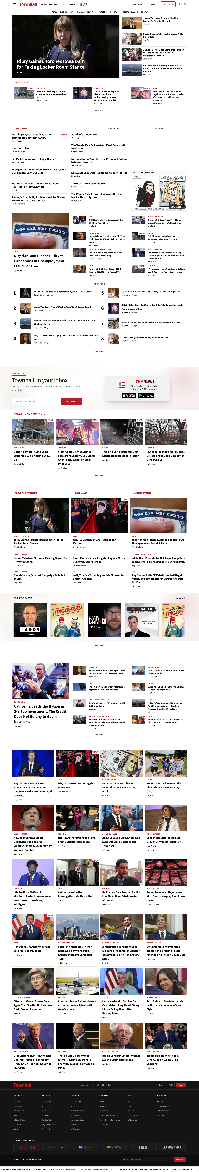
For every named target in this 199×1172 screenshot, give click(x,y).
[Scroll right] (185, 617)
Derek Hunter (75, 1106)
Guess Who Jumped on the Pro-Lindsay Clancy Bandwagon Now (151, 291)
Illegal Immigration (49, 1124)
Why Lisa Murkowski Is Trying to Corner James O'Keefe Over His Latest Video (107, 672)
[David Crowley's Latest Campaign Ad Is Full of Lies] (113, 338)
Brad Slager (75, 1115)
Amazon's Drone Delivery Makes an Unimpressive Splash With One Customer (77, 1005)
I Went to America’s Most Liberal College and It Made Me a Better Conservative (166, 270)
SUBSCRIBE (168, 4)
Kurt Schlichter (76, 1101)
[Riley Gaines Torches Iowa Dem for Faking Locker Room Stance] (25, 293)
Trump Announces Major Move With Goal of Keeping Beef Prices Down (166, 896)
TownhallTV (17, 1124)
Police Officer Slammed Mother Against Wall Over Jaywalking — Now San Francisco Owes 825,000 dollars (166, 706)
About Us (131, 1101)
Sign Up (179, 1159)
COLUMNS (53, 4)
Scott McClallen (19, 271)
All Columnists (76, 1129)
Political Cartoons (144, 172)
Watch (15, 1115)
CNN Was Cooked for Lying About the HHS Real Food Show (106, 221)
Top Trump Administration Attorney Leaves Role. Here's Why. (105, 254)
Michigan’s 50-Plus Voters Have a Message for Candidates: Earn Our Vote (39, 171)
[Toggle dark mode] (184, 4)
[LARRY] (30, 620)
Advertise (131, 1106)
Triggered (103, 1106)
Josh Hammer (76, 1124)
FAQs (171, 1085)
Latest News (17, 1106)
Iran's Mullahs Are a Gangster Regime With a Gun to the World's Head (99, 560)
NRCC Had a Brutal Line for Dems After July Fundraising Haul (119, 787)
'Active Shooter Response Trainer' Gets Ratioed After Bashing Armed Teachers (117, 1169)
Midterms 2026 (128, 11)
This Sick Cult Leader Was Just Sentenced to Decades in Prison (162, 238)
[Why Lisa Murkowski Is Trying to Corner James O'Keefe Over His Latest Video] (25, 338)
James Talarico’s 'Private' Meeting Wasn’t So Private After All (62, 307)
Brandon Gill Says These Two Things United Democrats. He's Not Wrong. (164, 221)
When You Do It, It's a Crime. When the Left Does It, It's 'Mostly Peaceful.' (165, 721)
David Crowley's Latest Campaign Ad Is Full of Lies (145, 337)
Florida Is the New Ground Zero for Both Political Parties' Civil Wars (35, 185)
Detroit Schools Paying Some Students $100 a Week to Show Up (32, 456)
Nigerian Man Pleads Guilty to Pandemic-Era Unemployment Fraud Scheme (39, 261)
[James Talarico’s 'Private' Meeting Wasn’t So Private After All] (25, 308)
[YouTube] (108, 1085)
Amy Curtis (92, 226)
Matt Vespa (38, 343)
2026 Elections (47, 1101)
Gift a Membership (163, 1106)
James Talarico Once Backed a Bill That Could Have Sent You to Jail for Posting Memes (107, 239)
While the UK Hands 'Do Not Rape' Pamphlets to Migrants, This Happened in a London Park (158, 560)
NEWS (44, 4)
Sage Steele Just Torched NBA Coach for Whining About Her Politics (164, 842)
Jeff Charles (152, 712)
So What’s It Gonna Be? (85, 134)
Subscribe (69, 401)
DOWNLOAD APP (137, 4)
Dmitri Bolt (152, 261)
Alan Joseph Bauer (77, 1120)
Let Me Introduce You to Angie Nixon (33, 159)
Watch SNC (161, 1115)
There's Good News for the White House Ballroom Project (166, 672)
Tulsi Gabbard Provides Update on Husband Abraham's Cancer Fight (165, 1005)
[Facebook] (103, 1085)
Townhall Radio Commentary (110, 1120)
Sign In (161, 1085)
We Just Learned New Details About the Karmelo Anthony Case (151, 322)
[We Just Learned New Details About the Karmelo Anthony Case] (113, 323)
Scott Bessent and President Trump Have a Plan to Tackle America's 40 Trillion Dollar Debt (166, 951)
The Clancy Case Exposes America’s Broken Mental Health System (96, 195)
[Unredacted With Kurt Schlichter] (142, 620)
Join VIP (181, 1085)
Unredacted (104, 1111)
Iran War (144, 11)
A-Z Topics (47, 1095)
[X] (92, 1085)
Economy (45, 1115)
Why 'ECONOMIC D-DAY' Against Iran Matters (94, 541)
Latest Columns (19, 1111)
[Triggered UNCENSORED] (179, 620)
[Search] (179, 4)
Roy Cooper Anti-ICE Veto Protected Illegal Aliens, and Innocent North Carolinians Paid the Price (157, 579)
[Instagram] (98, 1085)
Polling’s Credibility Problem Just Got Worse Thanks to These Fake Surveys (38, 199)
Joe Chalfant (93, 245)
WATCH (64, 4)
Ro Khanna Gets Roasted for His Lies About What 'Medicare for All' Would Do (121, 896)
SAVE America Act (85, 11)
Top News (16, 1101)
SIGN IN (154, 4)
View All (180, 598)
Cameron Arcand (95, 259)
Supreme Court (47, 1129)
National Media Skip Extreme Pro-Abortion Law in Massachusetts (99, 160)
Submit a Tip (133, 1115)
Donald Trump (47, 1111)
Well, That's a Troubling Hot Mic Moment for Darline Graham (99, 577)
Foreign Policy (47, 1120)
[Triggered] (67, 620)
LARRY (102, 1101)
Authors (16, 1129)
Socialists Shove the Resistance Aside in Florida (99, 173)
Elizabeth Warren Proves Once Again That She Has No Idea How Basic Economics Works (33, 1005)
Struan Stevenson (79, 565)
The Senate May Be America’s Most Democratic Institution (98, 146)
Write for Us (132, 1120)
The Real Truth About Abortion (89, 183)
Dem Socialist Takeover (62, 11)
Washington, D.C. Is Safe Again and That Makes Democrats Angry (32, 136)
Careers (131, 1111)
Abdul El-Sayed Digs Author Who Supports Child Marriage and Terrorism (121, 842)
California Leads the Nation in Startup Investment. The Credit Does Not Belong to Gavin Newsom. (40, 714)
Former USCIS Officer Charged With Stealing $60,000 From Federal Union (106, 270)
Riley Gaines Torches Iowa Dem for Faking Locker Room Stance (51, 64)
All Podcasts (104, 1124)
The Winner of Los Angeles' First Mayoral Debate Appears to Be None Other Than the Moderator (166, 255)
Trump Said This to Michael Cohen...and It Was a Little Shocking (163, 1060)
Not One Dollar (20, 148)
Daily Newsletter (163, 1111)
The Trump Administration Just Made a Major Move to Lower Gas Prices (107, 688)
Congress (45, 1106)
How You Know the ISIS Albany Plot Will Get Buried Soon (107, 705)
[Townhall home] (22, 1085)
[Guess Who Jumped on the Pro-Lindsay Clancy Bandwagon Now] (113, 293)
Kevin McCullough (77, 1111)
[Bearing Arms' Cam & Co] (104, 620)
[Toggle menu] (14, 4)
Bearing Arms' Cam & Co (109, 1115)
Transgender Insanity (107, 11)
